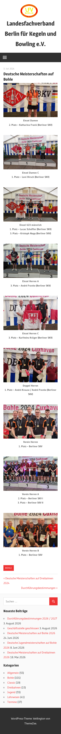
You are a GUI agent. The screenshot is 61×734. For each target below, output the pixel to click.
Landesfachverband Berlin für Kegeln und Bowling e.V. (30, 34)
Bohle (8, 567)
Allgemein (13, 672)
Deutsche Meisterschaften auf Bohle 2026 (31, 633)
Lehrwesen (13, 697)
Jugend (11, 692)
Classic (11, 682)
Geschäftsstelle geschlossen (23, 628)
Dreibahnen (14, 687)
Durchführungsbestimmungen (38, 588)
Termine (12, 702)
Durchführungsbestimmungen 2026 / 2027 (32, 618)
